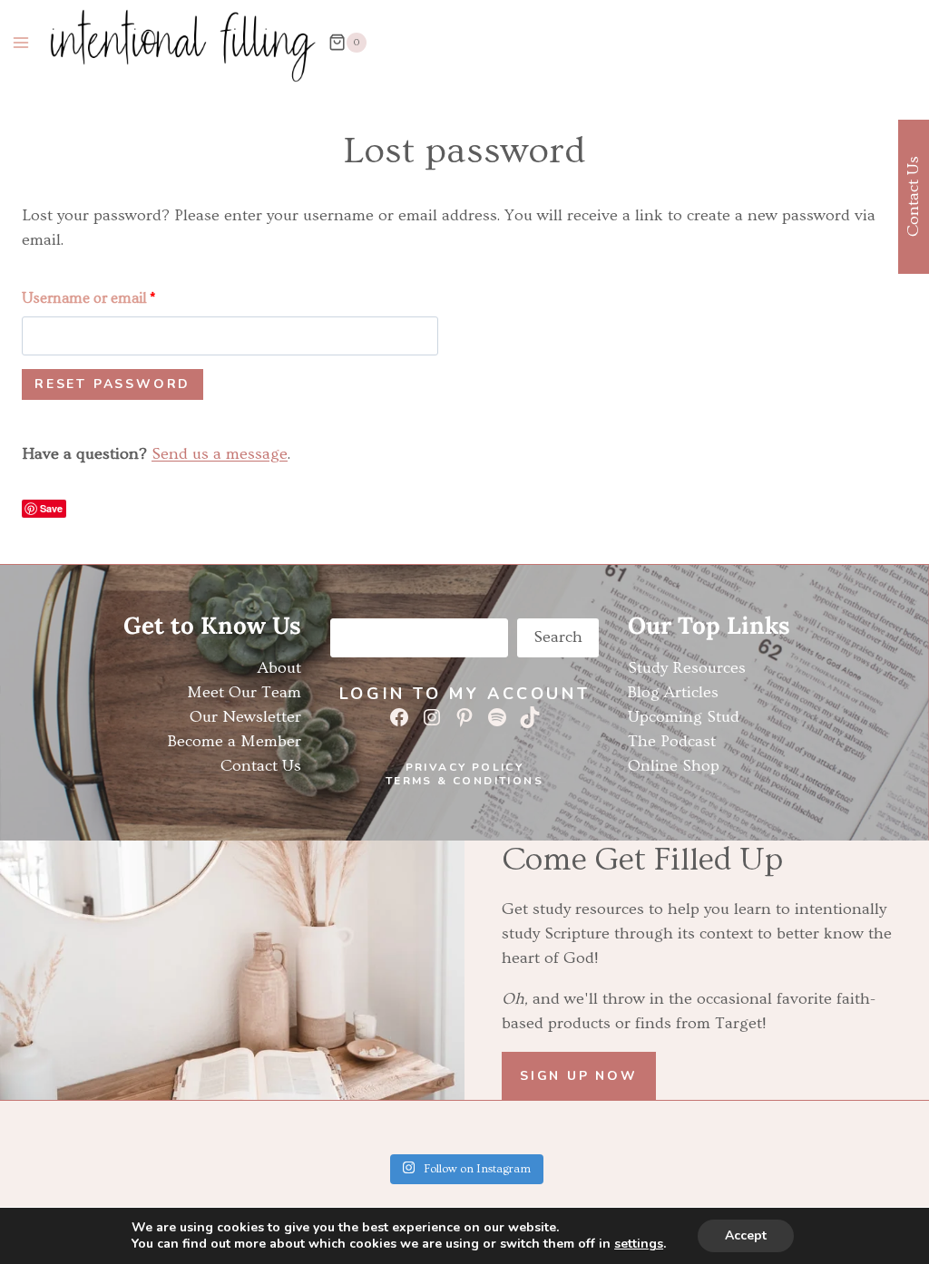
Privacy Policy (465, 767)
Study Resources (687, 667)
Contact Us (260, 765)
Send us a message (220, 453)
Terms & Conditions (464, 780)
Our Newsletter (245, 716)
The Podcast (672, 741)
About (279, 667)
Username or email (92, 302)
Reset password (112, 384)
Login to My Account (464, 694)
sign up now (579, 1075)
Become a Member (234, 741)
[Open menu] (21, 42)
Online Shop (673, 765)
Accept (746, 1235)
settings (638, 1244)
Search (557, 637)
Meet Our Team (244, 692)
